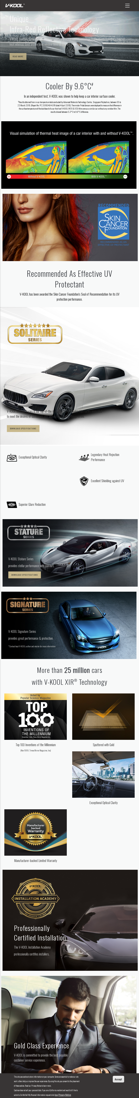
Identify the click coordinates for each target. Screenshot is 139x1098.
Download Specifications (23, 428)
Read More (18, 56)
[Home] (14, 5)
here (56, 1094)
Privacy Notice (64, 1095)
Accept (118, 1079)
